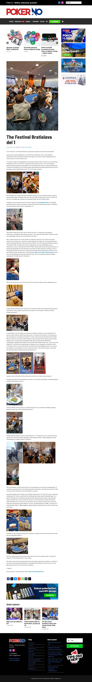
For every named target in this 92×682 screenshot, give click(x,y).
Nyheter (29, 147)
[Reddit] (19, 579)
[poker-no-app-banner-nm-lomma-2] (73, 29)
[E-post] (29, 579)
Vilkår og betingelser (14, 658)
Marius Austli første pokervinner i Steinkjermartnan (53, 668)
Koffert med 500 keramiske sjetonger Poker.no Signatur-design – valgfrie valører (49, 50)
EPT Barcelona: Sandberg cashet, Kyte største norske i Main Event (49, 624)
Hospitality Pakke (43, 202)
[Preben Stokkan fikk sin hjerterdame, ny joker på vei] (32, 614)
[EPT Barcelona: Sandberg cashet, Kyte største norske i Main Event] (50, 614)
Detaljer (15, 38)
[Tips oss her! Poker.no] (75, 650)
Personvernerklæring (14, 660)
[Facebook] (8, 579)
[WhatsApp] (22, 579)
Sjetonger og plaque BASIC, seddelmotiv (12, 48)
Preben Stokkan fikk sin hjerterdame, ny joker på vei (32, 623)
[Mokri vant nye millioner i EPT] (14, 614)
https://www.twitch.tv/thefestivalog (44, 252)
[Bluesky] (15, 579)
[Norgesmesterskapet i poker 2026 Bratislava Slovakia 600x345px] (73, 59)
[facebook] (59, 2)
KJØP (15, 36)
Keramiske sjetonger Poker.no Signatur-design (32, 48)
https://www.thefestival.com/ (36, 571)
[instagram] (62, 2)
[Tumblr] (26, 579)
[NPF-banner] (73, 74)
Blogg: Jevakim (25, 147)
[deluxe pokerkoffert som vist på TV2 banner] (32, 584)
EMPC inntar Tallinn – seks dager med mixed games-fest (55, 661)
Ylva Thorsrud (10, 147)
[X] (12, 579)
